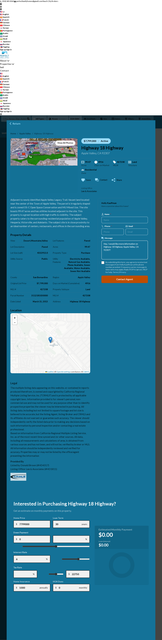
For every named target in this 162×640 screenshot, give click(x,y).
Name (108, 214)
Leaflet (50, 372)
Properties (5, 64)
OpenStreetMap (63, 372)
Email (131, 226)
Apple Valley (25, 133)
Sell (2, 67)
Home (13, 133)
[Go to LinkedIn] (1, 9)
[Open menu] (1, 114)
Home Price (19, 518)
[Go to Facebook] (1, 4)
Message (109, 238)
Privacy (123, 272)
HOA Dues (58, 581)
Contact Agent (124, 279)
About (3, 60)
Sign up (3, 50)
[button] (50, 340)
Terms (115, 272)
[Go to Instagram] (1, 6)
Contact (4, 70)
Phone (108, 226)
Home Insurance (21, 581)
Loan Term (58, 518)
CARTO (86, 372)
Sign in (9, 50)
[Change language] (2, 11)
